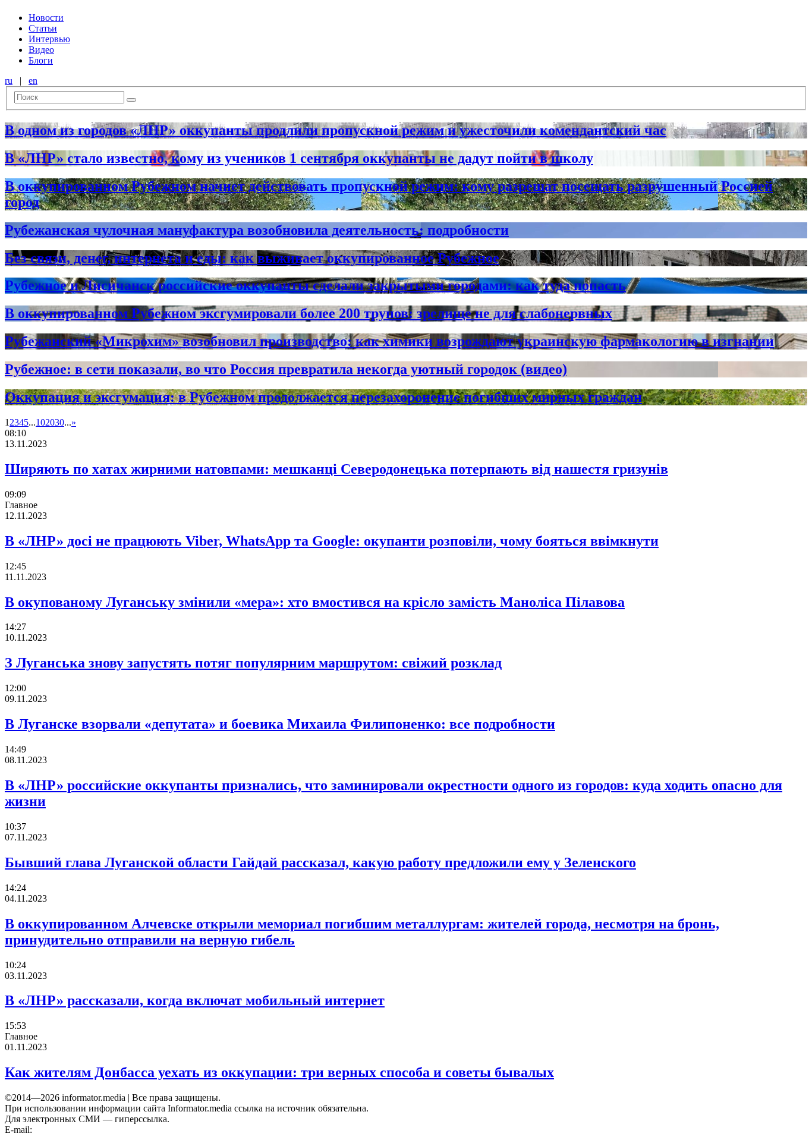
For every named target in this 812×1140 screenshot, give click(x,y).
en (33, 80)
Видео (41, 50)
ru (8, 80)
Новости (46, 17)
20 (50, 422)
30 (59, 422)
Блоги (41, 60)
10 (40, 422)
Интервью (49, 39)
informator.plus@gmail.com (86, 1130)
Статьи (43, 28)
